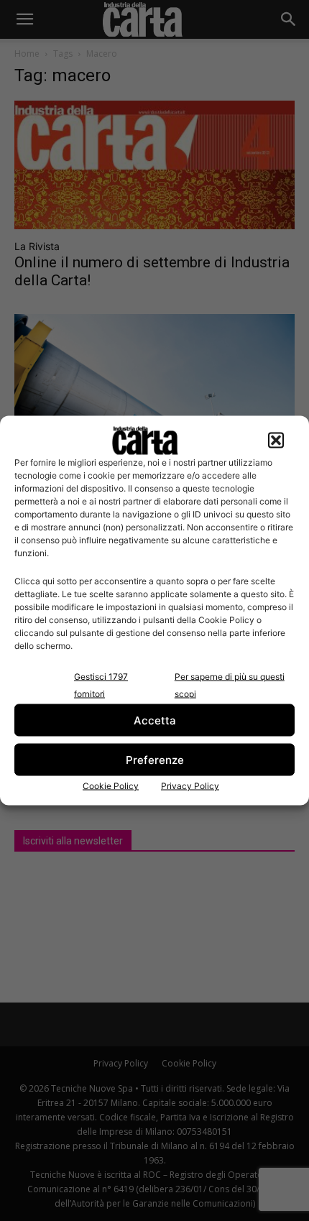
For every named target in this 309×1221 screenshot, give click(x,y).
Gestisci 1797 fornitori (101, 685)
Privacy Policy (190, 785)
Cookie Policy (111, 785)
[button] (276, 440)
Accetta (155, 720)
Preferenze (155, 759)
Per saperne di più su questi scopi (230, 685)
